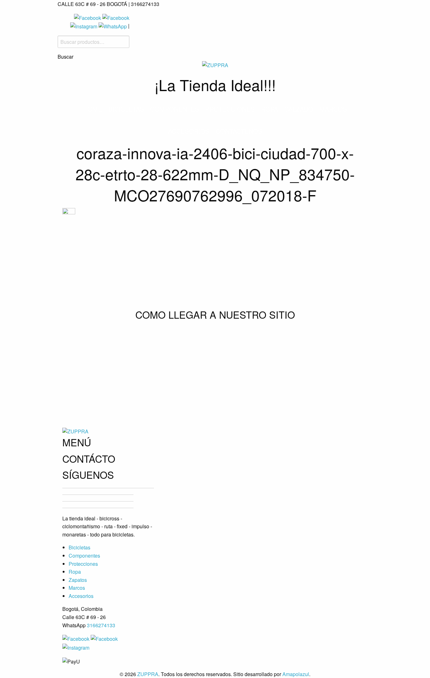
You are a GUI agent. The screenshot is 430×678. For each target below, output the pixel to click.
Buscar (65, 56)
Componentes (174, 108)
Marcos (333, 108)
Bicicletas (126, 108)
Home (92, 108)
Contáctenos (239, 131)
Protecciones (230, 108)
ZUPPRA (147, 674)
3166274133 (101, 625)
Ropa (269, 108)
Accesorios (188, 131)
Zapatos (78, 579)
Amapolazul (295, 674)
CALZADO (298, 108)
